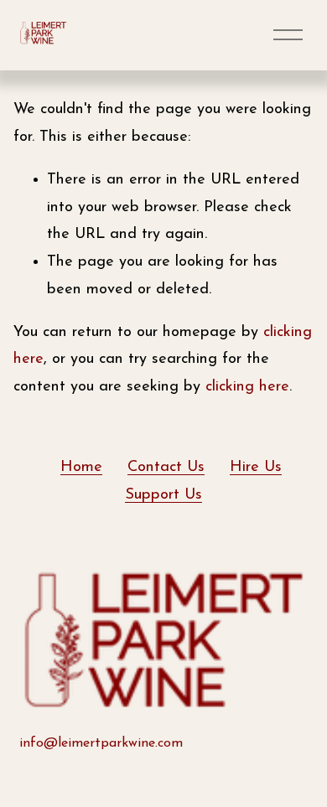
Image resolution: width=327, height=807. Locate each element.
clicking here (247, 387)
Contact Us (166, 467)
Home (81, 467)
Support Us (163, 495)
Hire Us (256, 467)
